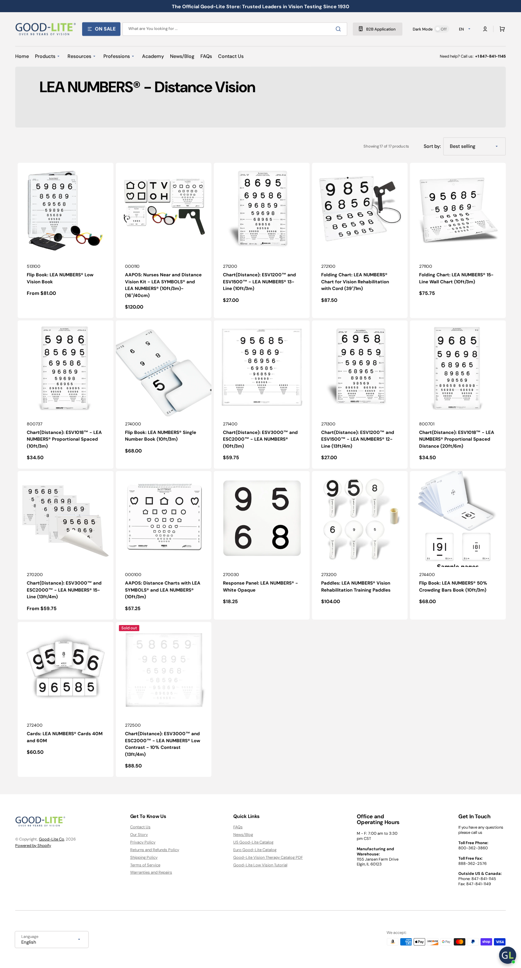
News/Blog (243, 834)
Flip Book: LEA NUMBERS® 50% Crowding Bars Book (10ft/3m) (453, 586)
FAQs (238, 827)
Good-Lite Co (51, 839)
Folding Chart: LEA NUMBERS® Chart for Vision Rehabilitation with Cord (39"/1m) (355, 282)
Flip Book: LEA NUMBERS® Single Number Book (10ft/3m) (160, 435)
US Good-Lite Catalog (253, 842)
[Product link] (65, 240)
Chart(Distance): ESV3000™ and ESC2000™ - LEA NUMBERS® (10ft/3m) (260, 439)
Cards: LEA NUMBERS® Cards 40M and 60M (64, 737)
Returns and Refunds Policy (154, 849)
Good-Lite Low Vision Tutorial (260, 865)
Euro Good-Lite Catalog (254, 849)
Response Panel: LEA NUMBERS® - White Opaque (260, 586)
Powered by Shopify (33, 845)
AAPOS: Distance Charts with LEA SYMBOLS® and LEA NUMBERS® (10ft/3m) (162, 590)
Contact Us (140, 827)
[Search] (339, 29)
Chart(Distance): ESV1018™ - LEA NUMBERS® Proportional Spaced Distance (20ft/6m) (456, 439)
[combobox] (234, 29)
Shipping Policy (144, 857)
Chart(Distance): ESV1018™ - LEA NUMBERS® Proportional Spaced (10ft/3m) (64, 439)
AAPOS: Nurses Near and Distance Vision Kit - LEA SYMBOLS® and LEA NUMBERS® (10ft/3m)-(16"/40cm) (163, 285)
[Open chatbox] (507, 955)
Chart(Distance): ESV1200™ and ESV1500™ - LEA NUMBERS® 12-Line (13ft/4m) (357, 439)
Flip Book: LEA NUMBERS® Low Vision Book (60, 278)
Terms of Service (145, 865)
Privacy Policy (142, 842)
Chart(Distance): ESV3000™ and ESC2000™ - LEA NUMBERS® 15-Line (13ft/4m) (64, 590)
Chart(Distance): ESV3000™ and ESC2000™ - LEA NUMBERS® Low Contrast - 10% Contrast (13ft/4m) (162, 744)
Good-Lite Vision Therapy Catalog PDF (268, 857)
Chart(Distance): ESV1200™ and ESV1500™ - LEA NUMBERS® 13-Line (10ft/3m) (259, 282)
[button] (501, 29)
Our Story (139, 834)
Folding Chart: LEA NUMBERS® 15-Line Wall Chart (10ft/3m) (456, 278)
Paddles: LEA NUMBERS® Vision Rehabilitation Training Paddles (356, 586)
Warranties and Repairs (151, 872)
